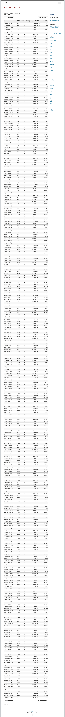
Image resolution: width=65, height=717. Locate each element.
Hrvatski (51, 56)
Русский (51, 86)
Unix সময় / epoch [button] (53, 17)
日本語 (51, 109)
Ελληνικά (52, 83)
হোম (50, 18)
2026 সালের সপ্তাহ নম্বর (54, 26)
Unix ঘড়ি (51, 22)
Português (52, 70)
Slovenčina (52, 74)
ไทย (50, 106)
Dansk (51, 46)
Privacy (30, 711)
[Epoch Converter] (10, 3)
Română (51, 71)
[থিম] (59, 3)
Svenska (51, 77)
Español (51, 52)
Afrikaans (52, 37)
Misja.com (37, 712)
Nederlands (52, 64)
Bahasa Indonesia (53, 39)
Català (51, 43)
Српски (51, 88)
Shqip (51, 73)
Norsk (51, 65)
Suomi (51, 76)
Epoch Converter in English (55, 33)
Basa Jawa (52, 42)
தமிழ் (51, 103)
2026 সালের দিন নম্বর (54, 27)
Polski (51, 68)
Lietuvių (51, 61)
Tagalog (51, 79)
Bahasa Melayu (53, 40)
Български (52, 85)
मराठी (50, 97)
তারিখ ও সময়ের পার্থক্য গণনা (55, 29)
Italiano (51, 58)
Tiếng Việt (52, 80)
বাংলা (51, 100)
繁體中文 (51, 110)
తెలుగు (51, 104)
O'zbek (51, 67)
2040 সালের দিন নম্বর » (42, 17)
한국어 (51, 112)
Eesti (51, 49)
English (51, 51)
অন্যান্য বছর (6, 704)
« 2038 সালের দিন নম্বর (8, 17)
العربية (51, 94)
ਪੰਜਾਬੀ (51, 101)
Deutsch (51, 48)
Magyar (51, 62)
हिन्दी (50, 98)
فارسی (51, 95)
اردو (51, 92)
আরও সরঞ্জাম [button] (52, 31)
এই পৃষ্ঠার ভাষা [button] (52, 36)
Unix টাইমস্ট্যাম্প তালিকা (54, 20)
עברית (51, 91)
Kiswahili (51, 59)
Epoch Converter (32, 712)
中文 (50, 107)
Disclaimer (34, 711)
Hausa (51, 55)
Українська (52, 89)
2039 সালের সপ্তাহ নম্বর (12, 707)
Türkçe (51, 82)
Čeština (51, 45)
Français (51, 53)
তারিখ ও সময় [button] (52, 24)
